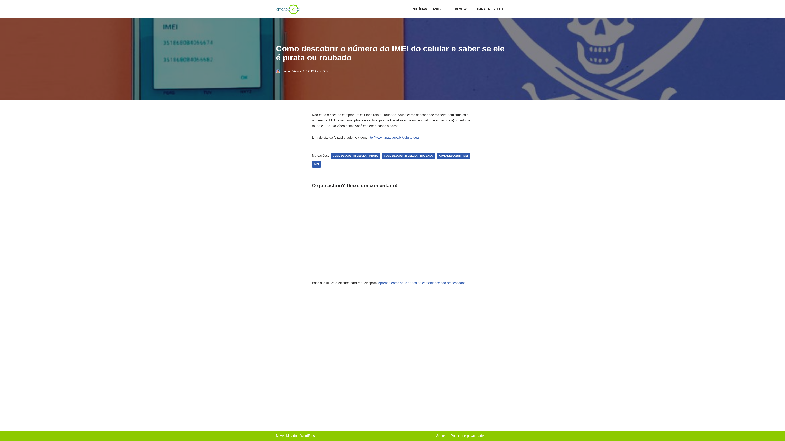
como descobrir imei (453, 155)
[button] (448, 9)
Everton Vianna (291, 71)
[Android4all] (288, 9)
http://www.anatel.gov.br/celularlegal (394, 137)
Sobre (440, 436)
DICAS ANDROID (316, 71)
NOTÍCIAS (420, 9)
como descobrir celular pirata (355, 155)
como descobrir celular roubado (408, 155)
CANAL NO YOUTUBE (492, 9)
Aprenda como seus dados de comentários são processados (421, 283)
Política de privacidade (467, 436)
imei (316, 164)
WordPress (308, 436)
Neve (280, 436)
